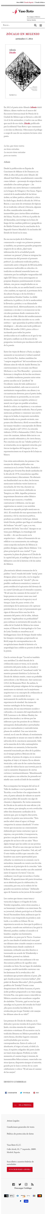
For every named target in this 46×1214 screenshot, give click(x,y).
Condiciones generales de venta (20, 1126)
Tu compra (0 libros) (33, 17)
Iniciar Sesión (31, 20)
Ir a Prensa (24, 1105)
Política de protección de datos (20, 1133)
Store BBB (20, 2)
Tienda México (40, 2)
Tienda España (28, 2)
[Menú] (40, 25)
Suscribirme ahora (20, 1169)
